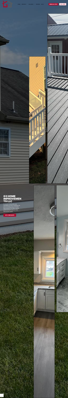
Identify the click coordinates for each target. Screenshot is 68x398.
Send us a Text (53, 4)
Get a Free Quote (9, 215)
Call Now (62, 4)
